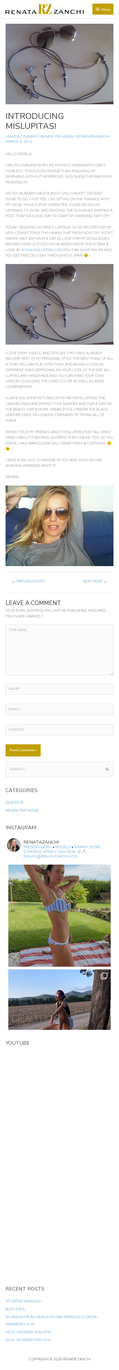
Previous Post (28, 581)
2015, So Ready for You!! (28, 1339)
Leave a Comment (22, 136)
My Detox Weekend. (24, 1301)
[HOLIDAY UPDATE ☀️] (59, 916)
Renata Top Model (57, 136)
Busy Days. (15, 1309)
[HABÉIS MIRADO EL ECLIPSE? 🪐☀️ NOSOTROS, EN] (59, 1020)
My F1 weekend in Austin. (29, 1332)
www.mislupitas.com (41, 249)
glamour (15, 802)
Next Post (95, 581)
